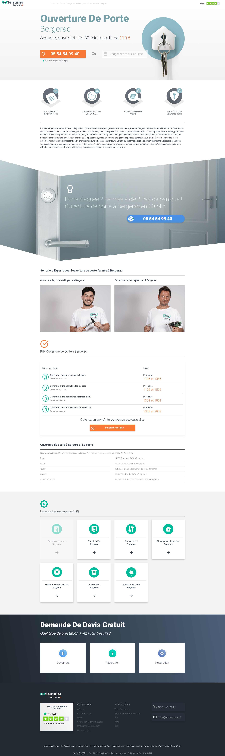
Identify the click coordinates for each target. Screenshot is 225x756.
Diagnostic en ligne (114, 428)
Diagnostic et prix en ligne (127, 53)
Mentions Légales (118, 753)
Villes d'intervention (122, 709)
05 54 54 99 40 (65, 53)
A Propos (81, 709)
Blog (116, 726)
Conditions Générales (98, 753)
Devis (116, 722)
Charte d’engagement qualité (90, 722)
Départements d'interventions (127, 713)
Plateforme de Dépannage (88, 726)
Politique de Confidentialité (140, 753)
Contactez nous (84, 713)
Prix (116, 717)
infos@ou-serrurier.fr (170, 717)
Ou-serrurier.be (83, 730)
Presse (80, 717)
